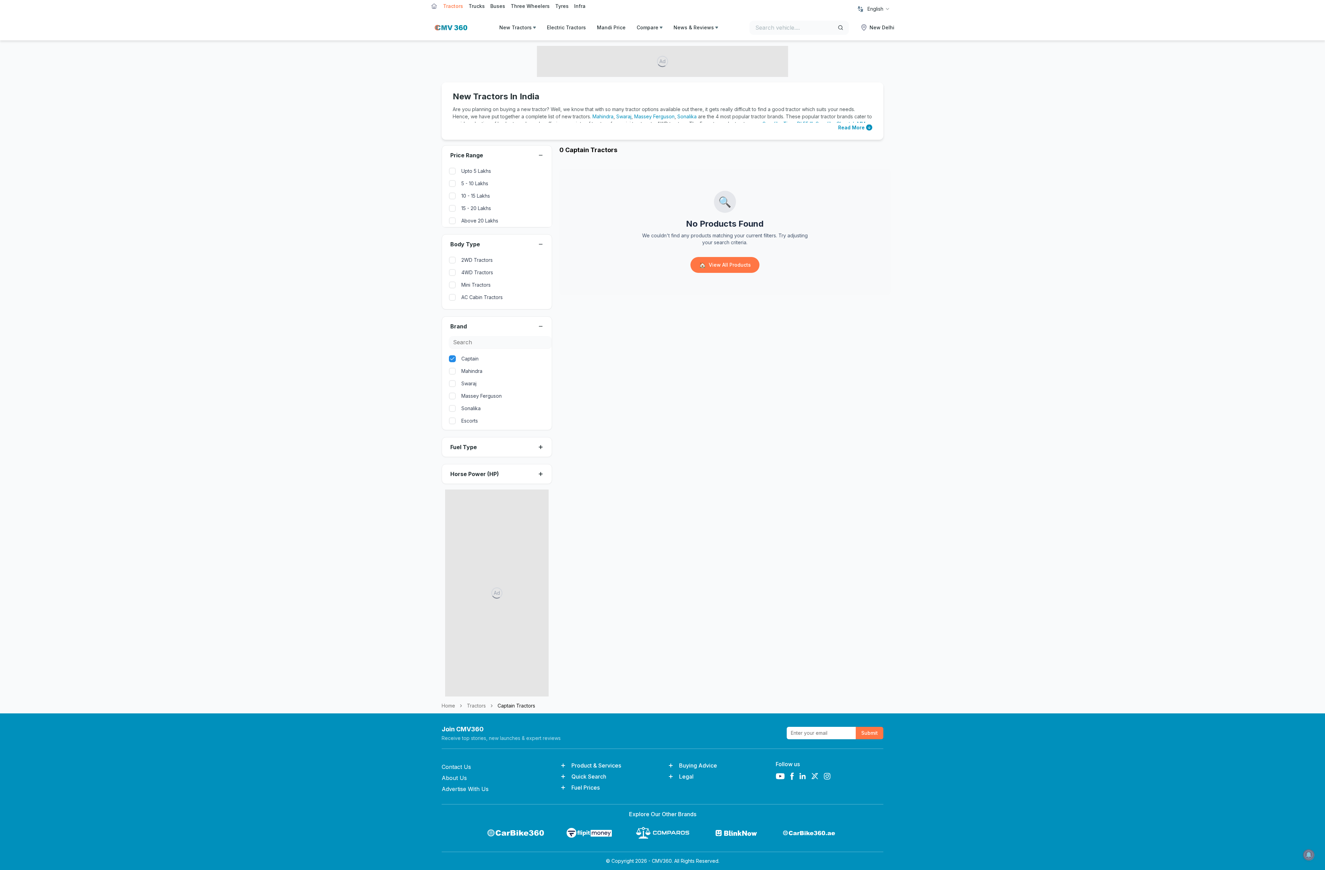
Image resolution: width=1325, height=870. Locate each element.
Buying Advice (698, 765)
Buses (497, 6)
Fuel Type (463, 447)
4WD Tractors (477, 272)
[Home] (449, 27)
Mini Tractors (476, 285)
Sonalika (687, 116)
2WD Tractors (477, 260)
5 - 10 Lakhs (474, 183)
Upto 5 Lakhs (476, 171)
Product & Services (596, 765)
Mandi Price (611, 27)
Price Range (466, 155)
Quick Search (588, 776)
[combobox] (878, 9)
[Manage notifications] (1308, 854)
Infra (580, 6)
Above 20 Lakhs (479, 221)
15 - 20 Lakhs (476, 208)
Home (448, 706)
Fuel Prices (585, 787)
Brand (458, 326)
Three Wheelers (530, 6)
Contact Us (456, 766)
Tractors (453, 6)
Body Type (465, 244)
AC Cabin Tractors (482, 297)
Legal (686, 776)
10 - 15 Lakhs (475, 196)
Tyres (562, 6)
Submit (869, 733)
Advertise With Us (465, 788)
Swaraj (623, 116)
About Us (454, 777)
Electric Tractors (566, 27)
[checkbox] (452, 171)
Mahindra (603, 116)
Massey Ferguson (654, 116)
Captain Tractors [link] (516, 706)
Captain (470, 359)
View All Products (725, 264)
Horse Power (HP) (474, 474)
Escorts (469, 421)
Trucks (477, 6)
